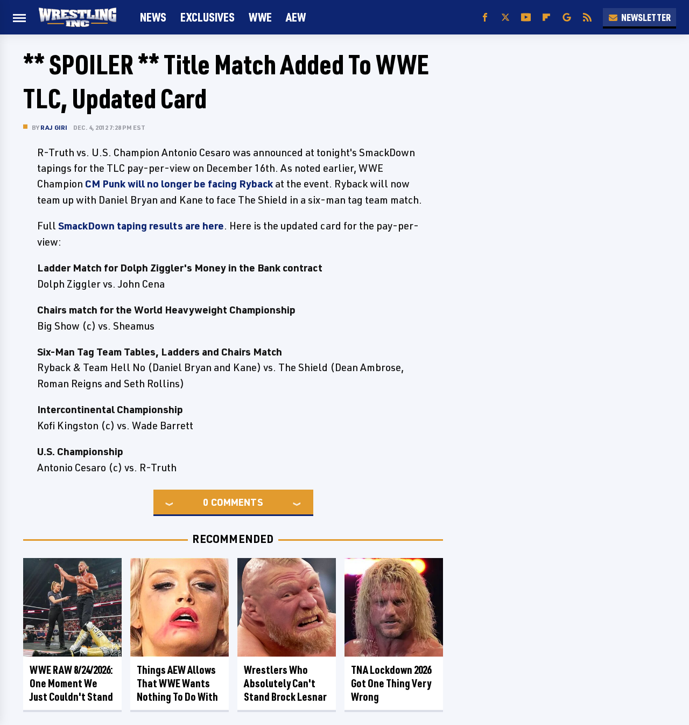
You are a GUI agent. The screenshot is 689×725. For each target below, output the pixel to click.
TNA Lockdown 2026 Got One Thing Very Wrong (391, 683)
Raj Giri (54, 127)
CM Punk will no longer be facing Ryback (179, 183)
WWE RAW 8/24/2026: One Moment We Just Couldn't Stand (71, 683)
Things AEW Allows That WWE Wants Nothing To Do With (177, 683)
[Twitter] (505, 17)
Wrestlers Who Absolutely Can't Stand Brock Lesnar (285, 683)
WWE (260, 17)
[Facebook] (485, 17)
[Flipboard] (546, 17)
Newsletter (646, 17)
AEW (296, 17)
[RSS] (587, 17)
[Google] (567, 17)
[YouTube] (526, 17)
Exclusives (207, 17)
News (153, 17)
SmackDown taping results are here (141, 225)
